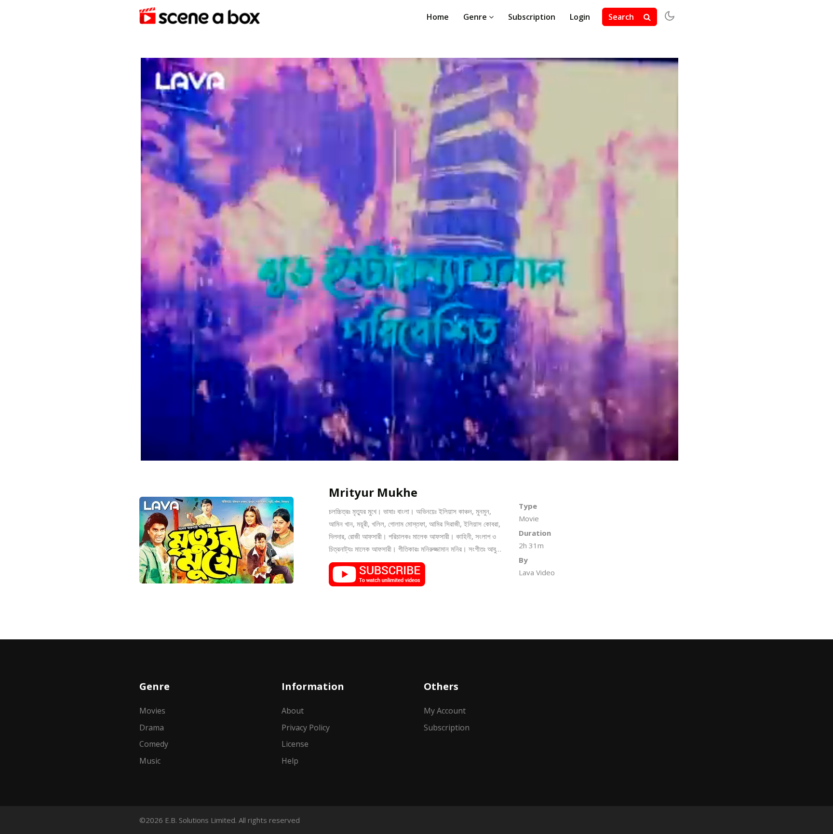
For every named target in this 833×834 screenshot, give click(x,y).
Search (622, 17)
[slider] (399, 451)
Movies (152, 710)
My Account (445, 710)
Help (290, 760)
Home (438, 17)
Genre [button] (476, 17)
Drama (151, 727)
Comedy (153, 744)
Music (150, 760)
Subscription (531, 17)
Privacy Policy (306, 727)
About (293, 710)
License (295, 744)
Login (580, 17)
